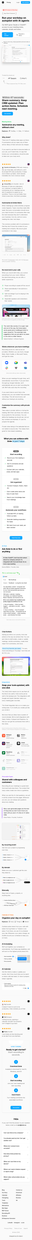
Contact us (19, 1190)
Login (18, 2)
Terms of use (18, 1228)
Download (19, 1192)
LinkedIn (10, 1222)
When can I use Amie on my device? (12, 1163)
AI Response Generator (8, 1218)
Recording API (6, 1213)
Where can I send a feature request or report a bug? (14, 1170)
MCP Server (5, 1210)
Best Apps (5, 1208)
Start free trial (16, 537)
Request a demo (21, 34)
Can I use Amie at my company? (13, 1133)
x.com (22, 1222)
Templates (5, 1203)
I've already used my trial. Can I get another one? (14, 1139)
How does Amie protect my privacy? (12, 1155)
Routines (4, 1216)
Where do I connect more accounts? (11, 1147)
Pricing (9, 2)
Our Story (4, 1192)
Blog (3, 1190)
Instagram (17, 1222)
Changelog (5, 1197)
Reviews (18, 1197)
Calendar (4, 1195)
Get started (25, 2)
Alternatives (5, 1205)
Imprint (26, 1228)
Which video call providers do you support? (14, 1178)
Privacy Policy (8, 1228)
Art (17, 1200)
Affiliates (18, 1195)
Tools (3, 1200)
